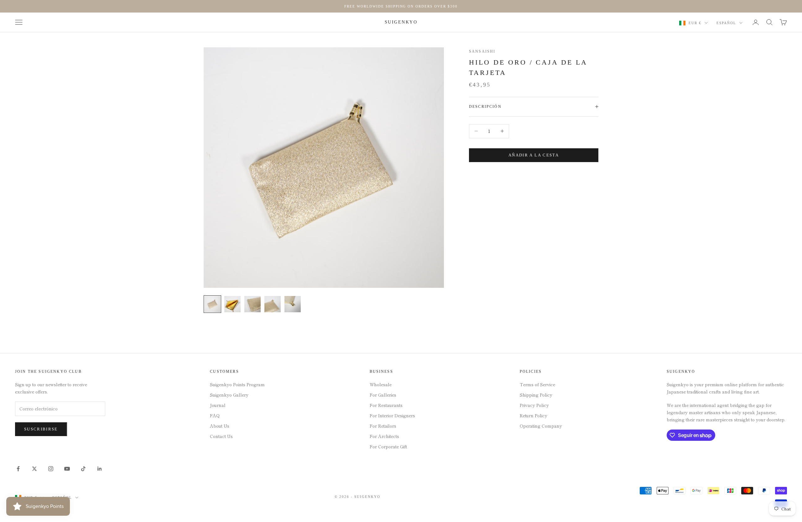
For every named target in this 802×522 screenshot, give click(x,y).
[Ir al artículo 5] (292, 304)
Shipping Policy (536, 395)
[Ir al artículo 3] (252, 304)
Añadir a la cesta (533, 155)
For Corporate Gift (388, 446)
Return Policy (533, 415)
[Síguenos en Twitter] (34, 469)
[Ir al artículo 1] (212, 304)
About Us (219, 426)
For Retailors (383, 426)
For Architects (384, 436)
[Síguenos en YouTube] (67, 469)
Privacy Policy (534, 405)
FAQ (215, 415)
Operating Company (541, 426)
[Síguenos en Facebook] (18, 469)
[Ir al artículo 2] (232, 304)
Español (726, 23)
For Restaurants (386, 405)
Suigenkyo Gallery (229, 395)
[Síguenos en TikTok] (83, 469)
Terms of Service (537, 384)
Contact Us (221, 436)
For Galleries (383, 395)
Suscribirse (41, 429)
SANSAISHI (482, 51)
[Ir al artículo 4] (272, 304)
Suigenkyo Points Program (237, 384)
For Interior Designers (392, 415)
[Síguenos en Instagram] (51, 469)
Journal (218, 405)
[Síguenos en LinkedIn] (99, 469)
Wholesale (381, 384)
